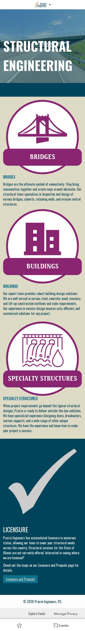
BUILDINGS (10, 286)
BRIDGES (9, 176)
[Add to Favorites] (19, 625)
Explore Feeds (36, 613)
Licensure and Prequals (20, 579)
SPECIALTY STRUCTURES (20, 398)
